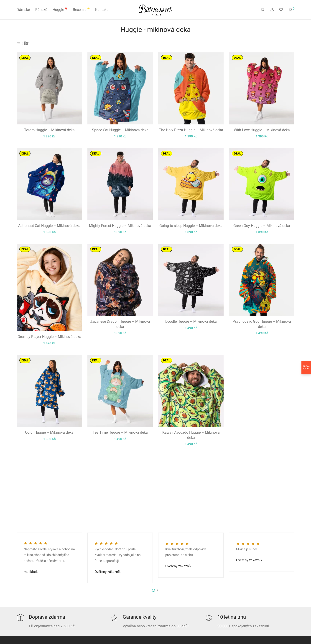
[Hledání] (262, 9)
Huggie (60, 10)
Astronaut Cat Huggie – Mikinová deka (49, 226)
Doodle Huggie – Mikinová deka (191, 321)
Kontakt (101, 10)
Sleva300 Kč (306, 367)
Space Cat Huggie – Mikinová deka (120, 130)
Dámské (23, 10)
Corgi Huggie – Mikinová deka (49, 432)
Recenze (81, 10)
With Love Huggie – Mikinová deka (262, 130)
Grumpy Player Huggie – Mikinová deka (49, 337)
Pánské (41, 10)
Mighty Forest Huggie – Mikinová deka (120, 226)
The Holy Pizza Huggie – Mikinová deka (191, 130)
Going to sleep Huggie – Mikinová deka (190, 226)
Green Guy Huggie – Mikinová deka (261, 226)
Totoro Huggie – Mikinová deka (49, 130)
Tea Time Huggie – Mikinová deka (120, 432)
